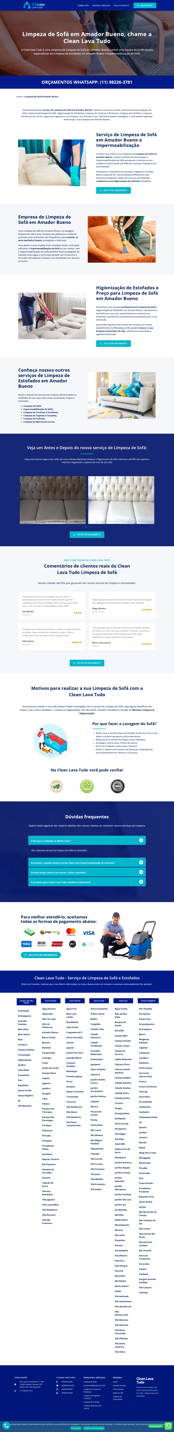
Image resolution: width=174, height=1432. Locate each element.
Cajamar (143, 1047)
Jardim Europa (122, 1172)
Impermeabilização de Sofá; (38, 409)
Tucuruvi (71, 1101)
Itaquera (95, 1074)
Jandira (46, 1088)
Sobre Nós (83, 5)
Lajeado (95, 1101)
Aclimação (23, 1010)
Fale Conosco (121, 5)
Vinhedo (143, 1292)
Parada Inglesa (74, 1076)
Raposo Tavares (50, 1159)
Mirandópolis (122, 1224)
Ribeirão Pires (146, 1196)
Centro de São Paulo (26, 1001)
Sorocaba (144, 1263)
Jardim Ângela (122, 1167)
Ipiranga (119, 1138)
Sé (19, 1100)
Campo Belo (121, 1035)
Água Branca (49, 1008)
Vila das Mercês (123, 1306)
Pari (20, 1080)
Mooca (94, 1106)
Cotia (45, 1062)
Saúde (118, 1291)
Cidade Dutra (122, 1093)
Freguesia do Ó (74, 1032)
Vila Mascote (121, 1325)
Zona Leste (99, 1000)
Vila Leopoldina (50, 1204)
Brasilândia (72, 1022)
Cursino (119, 1103)
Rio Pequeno (49, 1164)
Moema (119, 1230)
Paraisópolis (121, 1250)
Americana (145, 1018)
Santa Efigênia (25, 1095)
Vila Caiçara (145, 1287)
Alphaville (47, 1013)
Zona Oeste (50, 1000)
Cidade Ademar (123, 1082)
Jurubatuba (121, 1209)
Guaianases (97, 1059)
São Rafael (120, 1280)
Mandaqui (71, 1071)
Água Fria (71, 1008)
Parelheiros (121, 1255)
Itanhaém (144, 1112)
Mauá (142, 1147)
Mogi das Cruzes (147, 1152)
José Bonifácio (74, 1057)
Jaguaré (46, 1083)
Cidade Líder (97, 1029)
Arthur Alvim (98, 1013)
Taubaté (143, 1274)
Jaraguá (46, 1093)
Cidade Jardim (122, 1098)
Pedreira (119, 1260)
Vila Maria (71, 1112)
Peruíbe (143, 1168)
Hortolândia (145, 1101)
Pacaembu (23, 1075)
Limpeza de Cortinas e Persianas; (40, 412)
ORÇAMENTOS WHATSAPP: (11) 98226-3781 (87, 82)
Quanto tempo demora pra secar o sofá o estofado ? (59, 872)
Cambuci (22, 1044)
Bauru (142, 1034)
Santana (70, 1086)
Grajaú (118, 1108)
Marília (142, 1142)
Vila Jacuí (95, 1174)
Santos (142, 1206)
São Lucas (96, 1130)
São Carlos (144, 1228)
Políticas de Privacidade (94, 1428)
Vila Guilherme (74, 1106)
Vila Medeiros (73, 1117)
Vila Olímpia (121, 1338)
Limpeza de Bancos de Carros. (39, 421)
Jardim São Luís (123, 1199)
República (23, 1085)
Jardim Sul (120, 1204)
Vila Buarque (25, 1105)
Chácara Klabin (123, 1077)
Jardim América (123, 1162)
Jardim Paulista (123, 1194)
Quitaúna (47, 1154)
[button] (17, 498)
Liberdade (23, 1070)
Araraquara (145, 1029)
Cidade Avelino (123, 1088)
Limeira (143, 1137)
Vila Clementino (123, 1301)
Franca (142, 1081)
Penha (94, 1119)
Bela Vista (23, 1029)
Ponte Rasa (96, 1125)
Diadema (144, 1062)
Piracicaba (144, 1173)
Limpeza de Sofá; (32, 405)
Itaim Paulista (98, 1069)
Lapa (44, 1098)
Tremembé (72, 1096)
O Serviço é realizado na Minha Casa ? (51, 840)
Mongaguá (144, 1157)
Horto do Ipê (121, 1123)
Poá (141, 1178)
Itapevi (46, 1078)
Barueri (46, 1042)
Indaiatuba (145, 1106)
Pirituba (46, 1135)
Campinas (144, 1052)
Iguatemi (95, 1064)
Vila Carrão (96, 1158)
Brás (20, 1039)
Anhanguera (24, 1015)
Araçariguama (146, 1024)
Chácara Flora (122, 1064)
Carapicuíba (48, 1052)
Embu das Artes (50, 1067)
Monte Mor (145, 1162)
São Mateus (97, 1135)
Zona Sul (123, 1000)
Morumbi (120, 1235)
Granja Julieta (122, 1113)
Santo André (145, 1201)
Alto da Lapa (49, 1018)
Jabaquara (120, 1157)
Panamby (120, 1240)
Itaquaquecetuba (148, 1117)
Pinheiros (47, 1130)
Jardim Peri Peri (74, 1052)
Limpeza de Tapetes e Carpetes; (40, 415)
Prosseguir (76, 1428)
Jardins (21, 1064)
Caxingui (46, 1057)
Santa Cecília (24, 1090)
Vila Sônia (120, 1351)
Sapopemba (97, 1148)
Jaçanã (69, 1047)
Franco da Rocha (148, 1086)
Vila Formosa (97, 1169)
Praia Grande (146, 1183)
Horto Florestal (74, 1037)
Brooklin (119, 1030)
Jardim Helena (98, 1096)
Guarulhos (144, 1096)
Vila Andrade (122, 1296)
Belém (94, 1018)
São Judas (120, 1275)
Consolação (24, 1054)
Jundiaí (142, 1132)
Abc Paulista (145, 1008)
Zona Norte (74, 1000)
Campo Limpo (122, 1045)
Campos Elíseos (26, 1049)
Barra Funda (48, 1037)
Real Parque (121, 1265)
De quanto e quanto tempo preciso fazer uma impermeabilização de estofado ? (73, 862)
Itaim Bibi (120, 1143)
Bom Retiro (24, 1034)
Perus (69, 1081)
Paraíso (119, 1245)
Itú (140, 1122)
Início (19, 96)
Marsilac (119, 1214)
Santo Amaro (122, 1286)
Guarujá (143, 1091)
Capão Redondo (123, 1059)
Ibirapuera (120, 1128)
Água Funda (121, 1008)
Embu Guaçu (145, 1067)
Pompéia (47, 1140)
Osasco (46, 1103)
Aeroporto (144, 1013)
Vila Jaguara (48, 1199)
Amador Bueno (50, 1032)
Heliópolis (120, 1118)
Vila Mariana (121, 1319)
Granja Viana (49, 1073)
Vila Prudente (98, 1184)
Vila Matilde (97, 1179)
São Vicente (145, 1250)
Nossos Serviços (101, 5)
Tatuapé (95, 1153)
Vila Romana (49, 1214)
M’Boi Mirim (121, 1219)
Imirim (70, 1042)
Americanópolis (99, 1008)
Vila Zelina (96, 1189)
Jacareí (142, 1127)
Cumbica (143, 1057)
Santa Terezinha (74, 1091)
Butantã (46, 1047)
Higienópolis (24, 1059)
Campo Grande (123, 1040)
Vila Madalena (49, 1209)
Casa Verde (72, 1027)
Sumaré (46, 1177)
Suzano (143, 1268)
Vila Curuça (97, 1163)
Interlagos (120, 1133)
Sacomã (119, 1270)
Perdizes (46, 1125)
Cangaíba (96, 1024)
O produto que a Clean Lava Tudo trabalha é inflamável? (61, 882)
